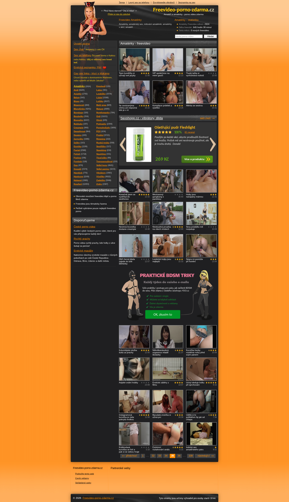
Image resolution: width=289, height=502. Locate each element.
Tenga (122, 2)
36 (179, 455)
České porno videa (84, 226)
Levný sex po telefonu (138, 2)
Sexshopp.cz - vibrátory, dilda (141, 118)
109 (191, 455)
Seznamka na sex (186, 2)
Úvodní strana (82, 43)
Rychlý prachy (82, 238)
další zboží (205, 118)
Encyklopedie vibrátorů (164, 2)
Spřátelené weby (83, 483)
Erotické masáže (83, 250)
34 (166, 455)
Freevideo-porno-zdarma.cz (98, 498)
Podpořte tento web (84, 474)
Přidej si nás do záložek (119, 14)
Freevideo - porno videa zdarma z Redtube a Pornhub (88, 22)
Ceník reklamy (82, 478)
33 (159, 455)
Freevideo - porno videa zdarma (183, 9)
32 (153, 455)
